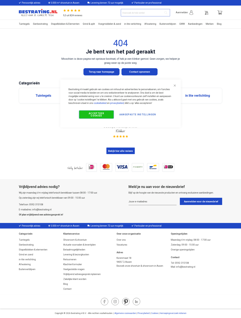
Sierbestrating (26, 244)
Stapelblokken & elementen (33, 249)
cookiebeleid (100, 103)
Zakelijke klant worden (74, 279)
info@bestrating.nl (185, 266)
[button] (184, 12)
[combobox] (145, 12)
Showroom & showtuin (75, 239)
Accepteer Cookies (96, 114)
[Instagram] (115, 301)
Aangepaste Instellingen (137, 114)
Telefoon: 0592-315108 (31, 204)
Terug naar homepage (101, 71)
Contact (67, 289)
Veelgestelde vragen (74, 269)
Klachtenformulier (72, 264)
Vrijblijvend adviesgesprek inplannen (82, 274)
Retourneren (69, 259)
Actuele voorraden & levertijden (79, 244)
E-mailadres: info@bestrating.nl (35, 209)
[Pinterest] (126, 301)
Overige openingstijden (183, 249)
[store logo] (38, 12)
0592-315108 (182, 263)
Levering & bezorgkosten (76, 254)
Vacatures (122, 244)
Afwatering (25, 264)
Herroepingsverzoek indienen (173, 313)
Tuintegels (24, 239)
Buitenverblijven (27, 269)
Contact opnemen (139, 71)
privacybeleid (117, 103)
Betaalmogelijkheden (74, 249)
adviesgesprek (52, 214)
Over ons (121, 239)
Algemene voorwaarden (125, 313)
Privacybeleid (144, 313)
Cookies (154, 313)
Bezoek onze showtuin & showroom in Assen (140, 266)
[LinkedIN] (136, 301)
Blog (65, 284)
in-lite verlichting (27, 259)
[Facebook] (104, 301)
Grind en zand (26, 254)
